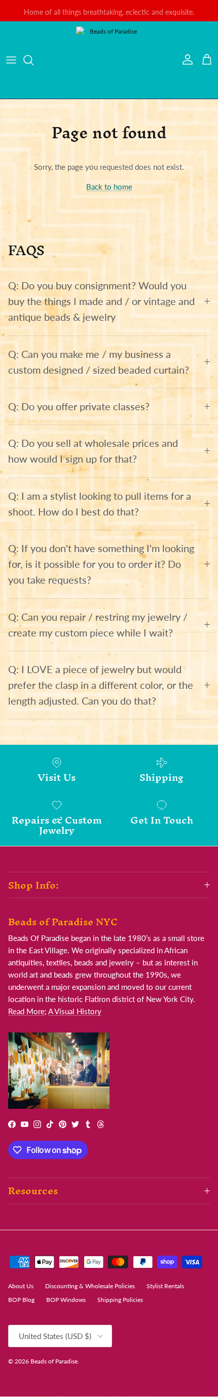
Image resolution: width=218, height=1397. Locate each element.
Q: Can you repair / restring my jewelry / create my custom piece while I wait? (98, 625)
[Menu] (11, 60)
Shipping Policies (120, 1299)
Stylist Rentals (165, 1286)
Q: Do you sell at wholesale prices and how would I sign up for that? (93, 451)
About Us (20, 1286)
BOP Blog (21, 1299)
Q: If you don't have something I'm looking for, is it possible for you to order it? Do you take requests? (101, 564)
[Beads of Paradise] (109, 60)
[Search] (33, 60)
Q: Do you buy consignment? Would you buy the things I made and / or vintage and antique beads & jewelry (101, 301)
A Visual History (74, 1011)
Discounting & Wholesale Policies (90, 1286)
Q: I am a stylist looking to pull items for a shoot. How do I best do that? (99, 504)
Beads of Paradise (54, 1361)
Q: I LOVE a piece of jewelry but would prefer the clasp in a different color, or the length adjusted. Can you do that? (100, 685)
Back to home (109, 186)
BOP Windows (66, 1299)
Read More (26, 1011)
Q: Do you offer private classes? (79, 406)
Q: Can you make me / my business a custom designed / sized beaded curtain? (98, 362)
